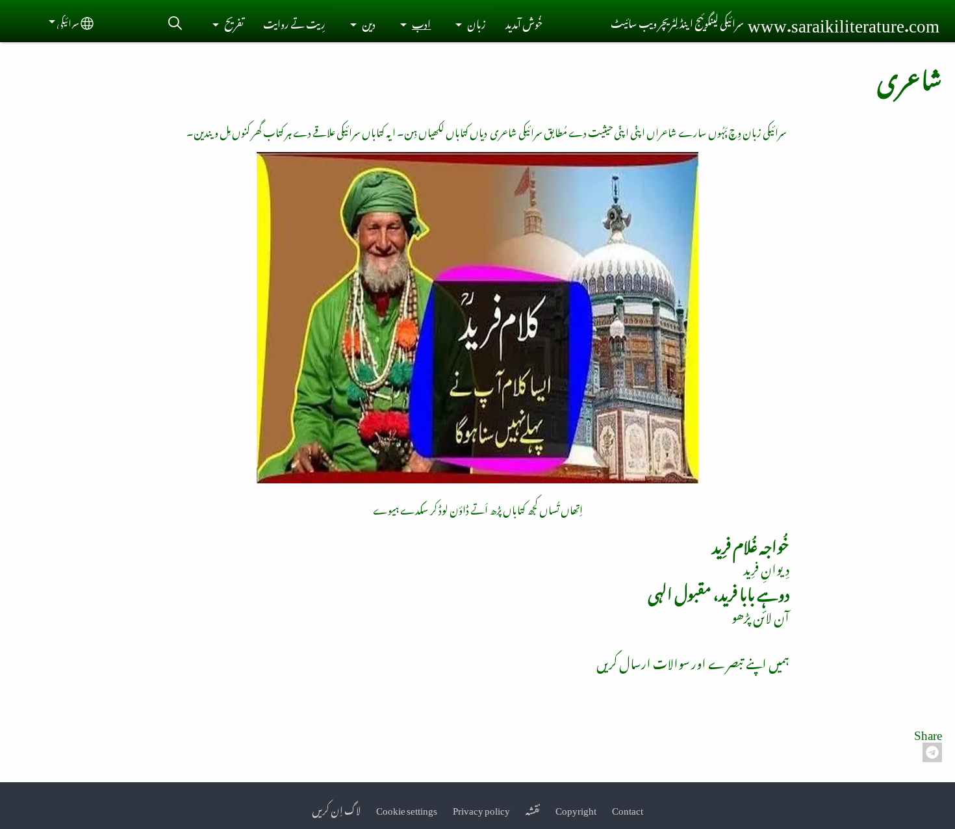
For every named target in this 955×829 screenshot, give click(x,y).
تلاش (175, 23)
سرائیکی (68, 21)
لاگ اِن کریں (336, 808)
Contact (627, 808)
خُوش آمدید (523, 23)
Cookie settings (406, 808)
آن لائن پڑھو (760, 614)
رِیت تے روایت (294, 23)
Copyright (575, 808)
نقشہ (533, 808)
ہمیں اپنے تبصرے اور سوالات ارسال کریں (692, 660)
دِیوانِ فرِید (766, 566)
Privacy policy (481, 808)
